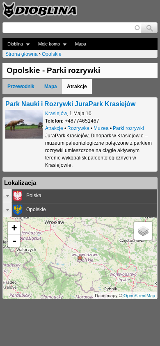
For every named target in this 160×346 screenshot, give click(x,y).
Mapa (80, 43)
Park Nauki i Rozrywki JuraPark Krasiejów (70, 103)
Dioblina (12, 44)
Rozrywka (78, 128)
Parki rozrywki (128, 128)
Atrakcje (54, 128)
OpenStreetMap (139, 295)
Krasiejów (56, 113)
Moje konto (46, 44)
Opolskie (52, 54)
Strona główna (21, 54)
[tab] (80, 196)
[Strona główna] (39, 10)
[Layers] (143, 231)
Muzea (101, 128)
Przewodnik (20, 86)
